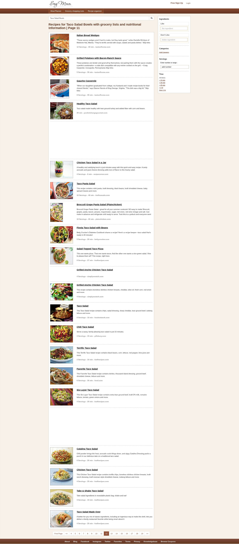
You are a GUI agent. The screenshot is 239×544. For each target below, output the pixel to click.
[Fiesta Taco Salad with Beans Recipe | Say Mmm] (61, 234)
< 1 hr (161, 88)
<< (67, 534)
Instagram (97, 542)
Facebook (85, 542)
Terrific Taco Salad (86, 348)
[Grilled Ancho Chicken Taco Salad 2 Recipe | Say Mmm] (61, 292)
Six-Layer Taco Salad (88, 390)
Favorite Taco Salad (87, 369)
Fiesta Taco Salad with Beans (92, 227)
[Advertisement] (101, 139)
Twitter (107, 542)
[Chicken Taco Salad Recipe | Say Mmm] (61, 476)
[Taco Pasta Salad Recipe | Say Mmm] (61, 190)
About (67, 542)
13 (112, 534)
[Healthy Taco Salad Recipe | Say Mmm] (61, 110)
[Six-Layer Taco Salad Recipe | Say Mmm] (61, 397)
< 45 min (162, 85)
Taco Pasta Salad (86, 183)
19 (142, 534)
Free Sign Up (177, 3)
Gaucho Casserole (86, 81)
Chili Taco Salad (85, 327)
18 (137, 534)
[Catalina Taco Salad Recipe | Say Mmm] (61, 455)
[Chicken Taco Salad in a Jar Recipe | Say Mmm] (61, 169)
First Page (58, 534)
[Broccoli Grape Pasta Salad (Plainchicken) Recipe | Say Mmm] (61, 212)
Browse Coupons (168, 542)
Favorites (118, 542)
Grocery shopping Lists (74, 11)
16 (127, 534)
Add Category (164, 52)
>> (147, 534)
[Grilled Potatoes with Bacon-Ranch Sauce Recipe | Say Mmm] (61, 66)
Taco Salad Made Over (88, 512)
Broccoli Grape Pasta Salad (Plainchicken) (99, 204)
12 (106, 534)
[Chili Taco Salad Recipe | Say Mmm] (61, 334)
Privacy (137, 542)
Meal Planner (56, 11)
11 (101, 534)
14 (117, 534)
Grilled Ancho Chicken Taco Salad (95, 270)
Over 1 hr (162, 90)
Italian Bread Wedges (88, 35)
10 (96, 534)
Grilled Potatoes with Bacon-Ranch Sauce (99, 58)
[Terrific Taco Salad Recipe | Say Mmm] (61, 355)
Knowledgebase (150, 542)
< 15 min (162, 80)
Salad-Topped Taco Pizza (90, 249)
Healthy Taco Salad (87, 103)
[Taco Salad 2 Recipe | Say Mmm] (61, 312)
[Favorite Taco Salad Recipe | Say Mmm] (61, 375)
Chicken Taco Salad (87, 470)
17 (132, 534)
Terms (127, 542)
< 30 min (162, 83)
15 (122, 534)
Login (188, 3)
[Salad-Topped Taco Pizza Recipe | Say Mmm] (61, 255)
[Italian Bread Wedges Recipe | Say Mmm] (61, 43)
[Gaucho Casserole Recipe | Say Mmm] (61, 88)
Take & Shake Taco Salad (90, 491)
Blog (75, 542)
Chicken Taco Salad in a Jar (91, 162)
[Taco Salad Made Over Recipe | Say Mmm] (61, 518)
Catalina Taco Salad (87, 449)
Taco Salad (82, 306)
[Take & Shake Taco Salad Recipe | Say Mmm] (61, 497)
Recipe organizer (95, 11)
